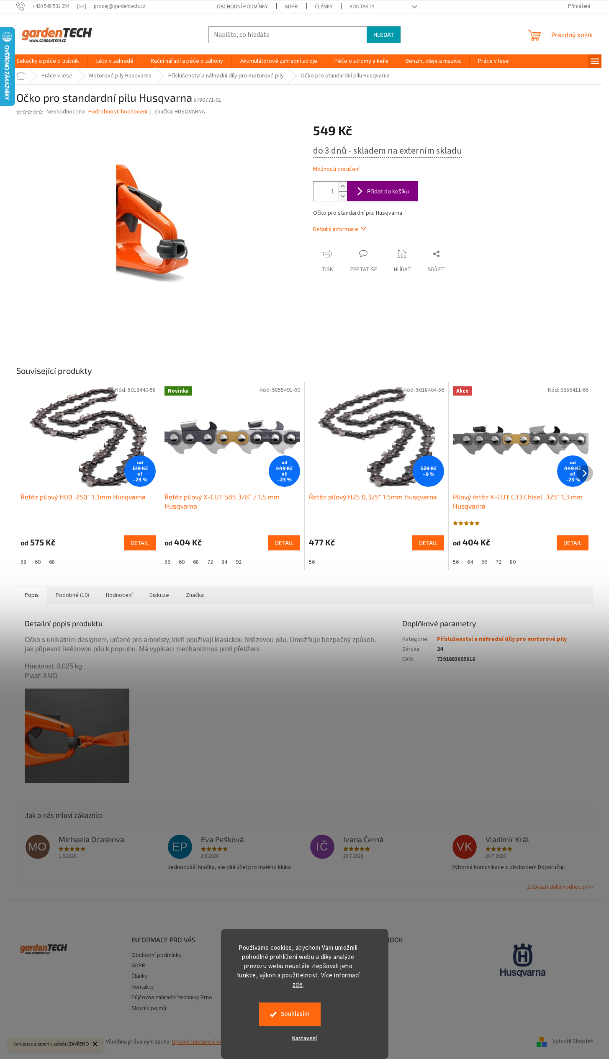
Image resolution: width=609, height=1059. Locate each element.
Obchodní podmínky (242, 6)
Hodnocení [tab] (119, 595)
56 (167, 562)
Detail (140, 542)
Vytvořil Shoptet (572, 1042)
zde (298, 984)
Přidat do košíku (388, 191)
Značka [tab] (195, 595)
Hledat (383, 34)
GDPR (291, 6)
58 (23, 562)
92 (239, 562)
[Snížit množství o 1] (343, 196)
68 (52, 562)
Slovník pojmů (148, 1008)
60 (38, 562)
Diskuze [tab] (159, 595)
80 (513, 562)
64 (470, 562)
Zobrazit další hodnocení (558, 887)
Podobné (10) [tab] (72, 595)
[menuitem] (47, 61)
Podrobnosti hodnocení (117, 112)
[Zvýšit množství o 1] (343, 186)
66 (484, 562)
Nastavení (304, 1038)
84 (224, 562)
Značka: (179, 112)
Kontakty (362, 6)
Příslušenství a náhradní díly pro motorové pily (502, 639)
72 (210, 562)
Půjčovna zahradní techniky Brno (171, 997)
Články (324, 6)
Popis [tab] (32, 595)
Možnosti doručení (336, 169)
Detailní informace (335, 229)
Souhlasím (295, 1014)
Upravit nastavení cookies (204, 1042)
